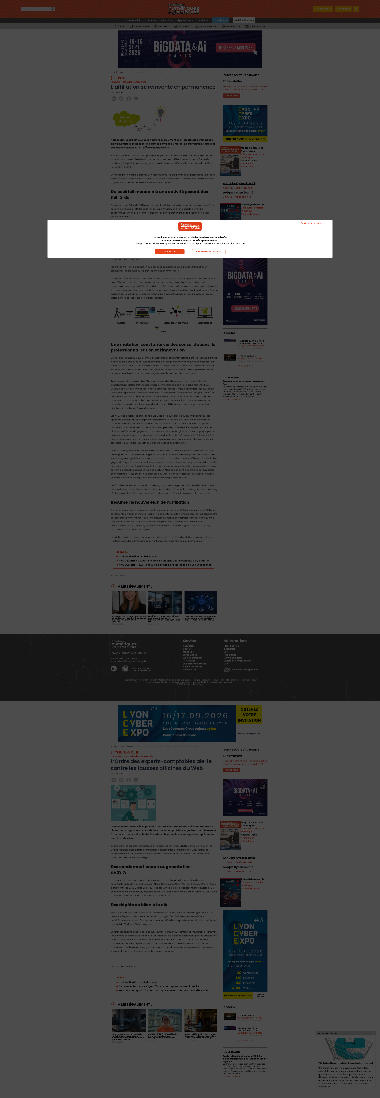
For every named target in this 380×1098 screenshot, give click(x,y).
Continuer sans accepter (313, 223)
